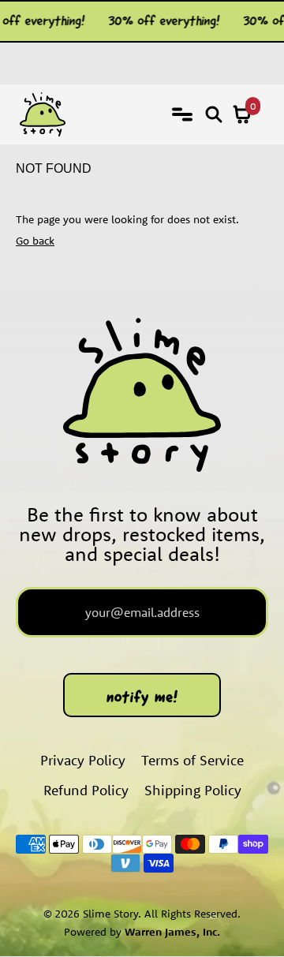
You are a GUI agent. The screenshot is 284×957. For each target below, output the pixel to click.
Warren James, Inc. (172, 932)
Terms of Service (192, 760)
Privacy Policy (82, 760)
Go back (35, 241)
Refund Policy (86, 790)
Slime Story (110, 914)
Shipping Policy (192, 790)
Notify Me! (142, 696)
